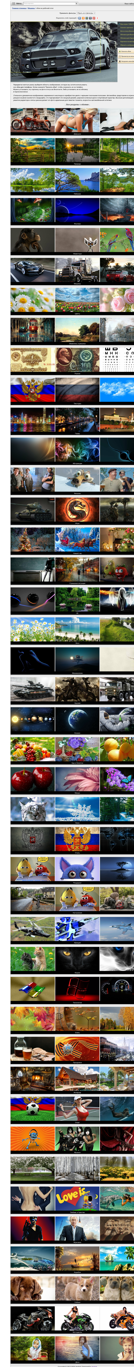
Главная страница (19, 8)
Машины (31, 8)
